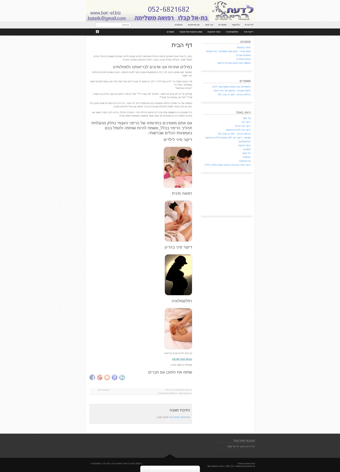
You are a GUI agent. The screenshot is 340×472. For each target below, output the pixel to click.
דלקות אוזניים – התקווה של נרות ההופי (232, 90)
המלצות (179, 25)
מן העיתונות (194, 25)
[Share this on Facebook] (92, 377)
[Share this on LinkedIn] (122, 377)
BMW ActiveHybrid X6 (245, 466)
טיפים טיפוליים (244, 59)
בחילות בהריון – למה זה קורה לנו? (234, 94)
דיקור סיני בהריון (243, 126)
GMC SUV (230, 466)
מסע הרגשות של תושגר (190, 32)
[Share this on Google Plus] (100, 377)
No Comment (103, 390)
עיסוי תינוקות (214, 32)
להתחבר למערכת (179, 417)
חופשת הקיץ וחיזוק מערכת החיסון (234, 63)
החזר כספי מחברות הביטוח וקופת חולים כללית (228, 165)
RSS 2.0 (174, 393)
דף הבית (249, 25)
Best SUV (251, 463)
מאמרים (222, 25)
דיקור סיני (248, 32)
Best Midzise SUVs (216, 466)
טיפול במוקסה (244, 47)
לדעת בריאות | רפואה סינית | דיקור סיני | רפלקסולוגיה (112, 463)
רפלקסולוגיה (232, 32)
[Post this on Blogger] (107, 377)
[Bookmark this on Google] (115, 377)
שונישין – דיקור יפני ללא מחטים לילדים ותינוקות (228, 137)
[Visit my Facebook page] (97, 31)
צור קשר (209, 25)
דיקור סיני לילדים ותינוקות (238, 130)
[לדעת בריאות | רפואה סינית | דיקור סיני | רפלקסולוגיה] (170, 11)
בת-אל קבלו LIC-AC (182, 359)
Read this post (185, 393)
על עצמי (236, 25)
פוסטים (170, 32)
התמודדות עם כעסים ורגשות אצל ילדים (231, 86)
